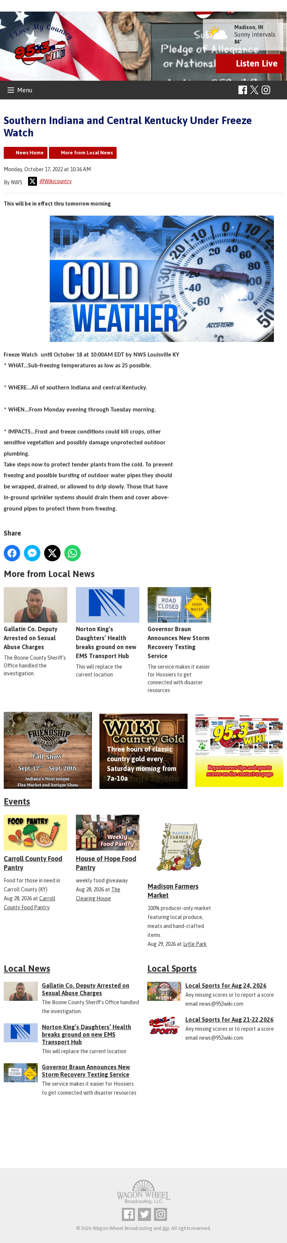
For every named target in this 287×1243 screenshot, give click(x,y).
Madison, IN (248, 27)
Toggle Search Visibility (278, 90)
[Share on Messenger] (32, 553)
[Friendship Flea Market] (48, 750)
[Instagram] (266, 90)
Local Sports (172, 968)
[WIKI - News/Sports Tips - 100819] (239, 750)
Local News (27, 968)
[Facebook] (242, 90)
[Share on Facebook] (12, 553)
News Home (30, 152)
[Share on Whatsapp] (72, 553)
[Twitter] (144, 1214)
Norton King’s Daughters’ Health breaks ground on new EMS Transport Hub (86, 1034)
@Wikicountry (55, 181)
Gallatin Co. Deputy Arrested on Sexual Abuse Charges (31, 638)
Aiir (166, 1228)
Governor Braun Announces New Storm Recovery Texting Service (86, 1071)
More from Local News (87, 152)
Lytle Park (195, 944)
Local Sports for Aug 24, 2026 (225, 985)
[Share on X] (52, 553)
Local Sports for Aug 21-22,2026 (229, 1019)
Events (17, 801)
